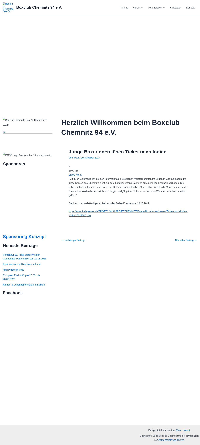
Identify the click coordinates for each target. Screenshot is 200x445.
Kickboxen (175, 7)
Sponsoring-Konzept (24, 236)
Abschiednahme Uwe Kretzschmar (22, 264)
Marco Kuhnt (183, 430)
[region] (100, 61)
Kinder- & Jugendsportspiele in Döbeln (24, 284)
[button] (141, 8)
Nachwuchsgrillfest (13, 269)
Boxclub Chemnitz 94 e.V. (39, 7)
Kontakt (190, 7)
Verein (136, 7)
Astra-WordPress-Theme (171, 440)
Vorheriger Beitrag (72, 240)
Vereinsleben (155, 7)
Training (123, 7)
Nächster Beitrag (186, 240)
